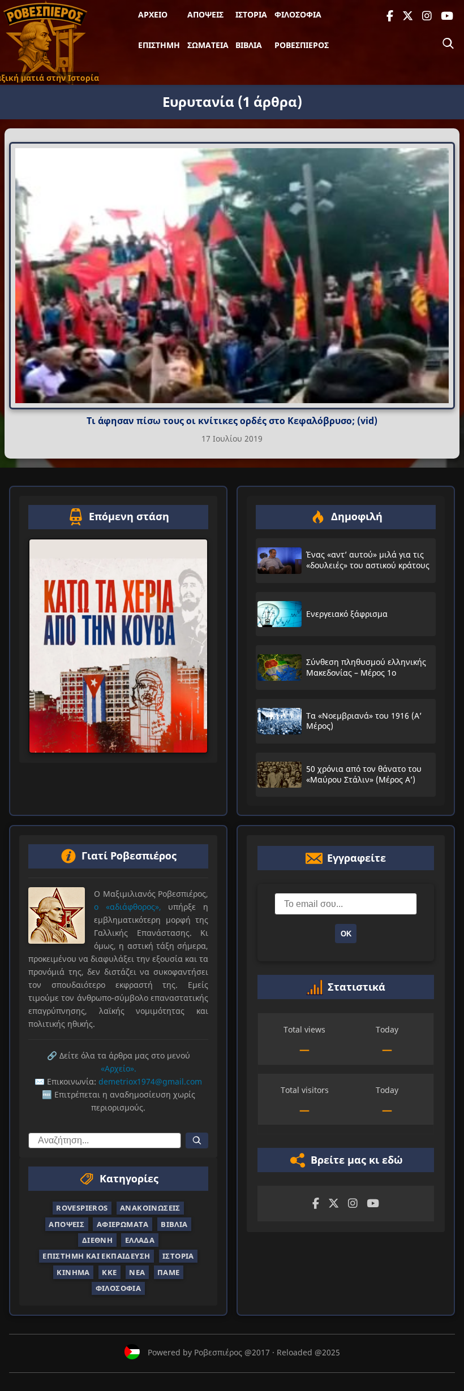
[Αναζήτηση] (448, 43)
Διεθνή (97, 1240)
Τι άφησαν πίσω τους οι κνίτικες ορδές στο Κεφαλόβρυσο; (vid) (232, 420)
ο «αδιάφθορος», (127, 906)
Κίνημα (73, 1272)
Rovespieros (82, 1208)
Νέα (137, 1272)
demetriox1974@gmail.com (150, 1082)
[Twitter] (407, 16)
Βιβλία (248, 45)
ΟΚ (346, 934)
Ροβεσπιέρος (301, 45)
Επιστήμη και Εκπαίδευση (96, 1256)
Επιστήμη (159, 45)
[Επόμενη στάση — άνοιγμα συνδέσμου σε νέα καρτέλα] (118, 646)
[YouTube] (447, 16)
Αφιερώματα (123, 1224)
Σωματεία (208, 45)
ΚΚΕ (109, 1272)
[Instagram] (427, 16)
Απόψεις (205, 14)
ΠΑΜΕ (168, 1272)
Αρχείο (152, 14)
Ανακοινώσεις (150, 1208)
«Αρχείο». (118, 1069)
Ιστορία (251, 14)
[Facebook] (389, 16)
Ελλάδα (139, 1240)
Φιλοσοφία (297, 14)
